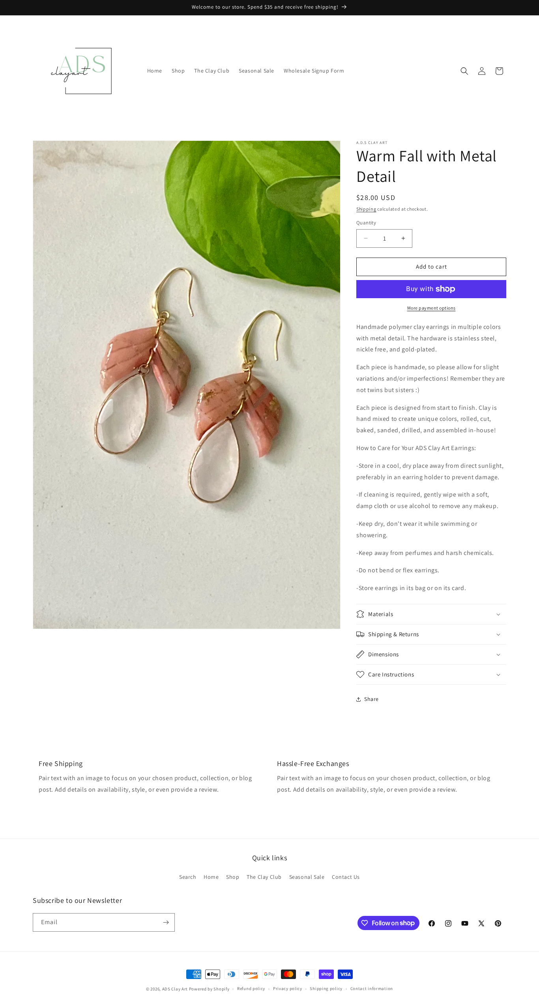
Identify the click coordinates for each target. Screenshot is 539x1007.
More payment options (431, 308)
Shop (232, 876)
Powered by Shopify (209, 989)
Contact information (371, 988)
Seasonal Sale (307, 876)
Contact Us (346, 876)
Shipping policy (326, 988)
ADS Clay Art (175, 989)
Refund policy (251, 988)
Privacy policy (287, 988)
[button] (464, 71)
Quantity (366, 222)
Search (188, 876)
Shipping (366, 209)
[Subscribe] (165, 922)
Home (211, 876)
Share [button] (371, 698)
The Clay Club (264, 876)
